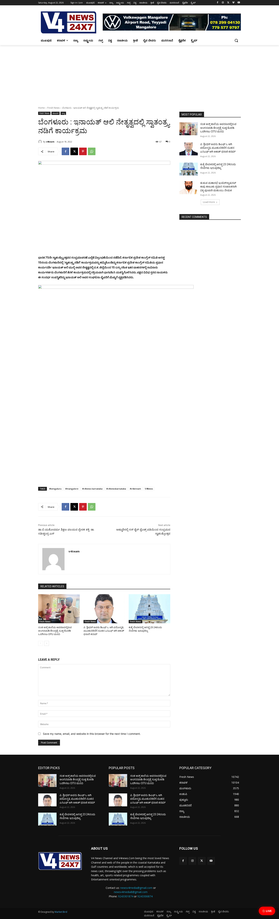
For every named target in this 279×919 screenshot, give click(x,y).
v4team (50, 141)
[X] (228, 3)
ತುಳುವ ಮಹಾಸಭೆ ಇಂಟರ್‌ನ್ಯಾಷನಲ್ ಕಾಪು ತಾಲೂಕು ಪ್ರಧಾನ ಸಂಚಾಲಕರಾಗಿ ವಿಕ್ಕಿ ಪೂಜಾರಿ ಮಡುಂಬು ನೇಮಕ (218, 186)
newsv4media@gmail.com (136, 888)
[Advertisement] (139, 73)
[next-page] (46, 643)
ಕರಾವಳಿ (55, 113)
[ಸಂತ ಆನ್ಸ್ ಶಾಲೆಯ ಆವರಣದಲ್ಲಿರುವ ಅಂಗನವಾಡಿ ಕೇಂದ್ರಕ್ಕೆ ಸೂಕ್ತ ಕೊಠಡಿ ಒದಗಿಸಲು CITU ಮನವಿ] (59, 608)
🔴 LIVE (267, 911)
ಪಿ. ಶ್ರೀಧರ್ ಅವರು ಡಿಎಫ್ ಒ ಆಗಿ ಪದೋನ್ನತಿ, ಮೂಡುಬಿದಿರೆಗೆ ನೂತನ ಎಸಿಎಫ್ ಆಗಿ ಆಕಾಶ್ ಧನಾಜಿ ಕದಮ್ (104, 631)
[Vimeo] (233, 3)
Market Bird (61, 911)
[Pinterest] (83, 151)
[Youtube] (238, 3)
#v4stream (135, 488)
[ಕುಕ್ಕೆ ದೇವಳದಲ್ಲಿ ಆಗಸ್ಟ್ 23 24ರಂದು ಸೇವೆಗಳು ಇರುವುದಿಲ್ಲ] (149, 608)
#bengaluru (55, 488)
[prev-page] (40, 643)
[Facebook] (217, 3)
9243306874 (145, 896)
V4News (149, 488)
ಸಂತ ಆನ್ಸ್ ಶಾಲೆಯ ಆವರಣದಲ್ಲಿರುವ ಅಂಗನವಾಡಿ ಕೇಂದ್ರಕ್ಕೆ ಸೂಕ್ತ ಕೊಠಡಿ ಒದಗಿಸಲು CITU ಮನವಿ (55, 631)
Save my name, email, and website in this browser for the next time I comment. (92, 733)
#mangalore (71, 488)
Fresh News (53, 107)
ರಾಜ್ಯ (63, 113)
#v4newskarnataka (116, 488)
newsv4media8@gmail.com (130, 892)
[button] (236, 40)
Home (41, 107)
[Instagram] (223, 3)
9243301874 (125, 896)
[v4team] (40, 142)
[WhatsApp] (91, 151)
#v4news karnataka (92, 488)
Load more (209, 202)
